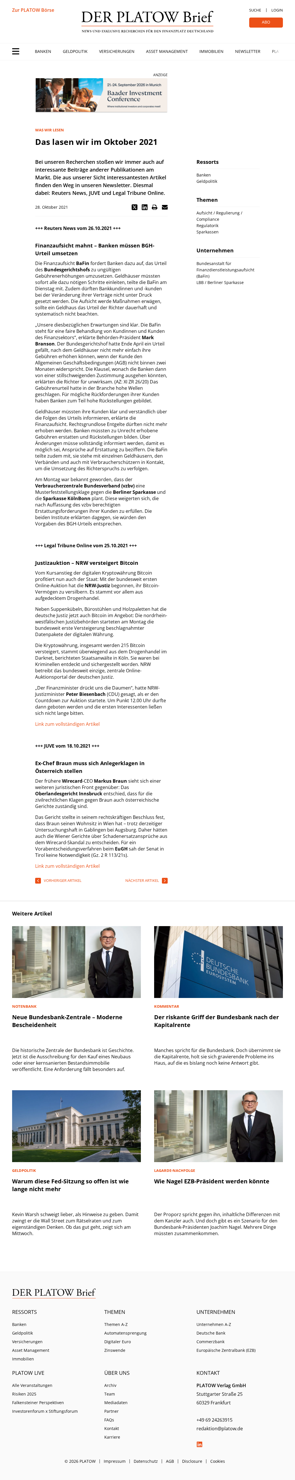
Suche (255, 10)
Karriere (112, 1437)
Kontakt (111, 1428)
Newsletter (247, 51)
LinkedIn (199, 1444)
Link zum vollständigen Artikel (67, 724)
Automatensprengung (125, 1333)
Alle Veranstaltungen (32, 1385)
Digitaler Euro (117, 1341)
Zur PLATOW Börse (33, 10)
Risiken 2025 (24, 1394)
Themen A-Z (116, 1324)
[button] (134, 207)
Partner (111, 1411)
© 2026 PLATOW (80, 1461)
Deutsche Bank (210, 1333)
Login (277, 10)
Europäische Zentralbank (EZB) (226, 1350)
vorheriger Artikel (63, 880)
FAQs (109, 1420)
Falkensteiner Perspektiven (38, 1402)
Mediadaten (116, 1402)
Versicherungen (117, 51)
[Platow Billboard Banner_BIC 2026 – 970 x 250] (101, 95)
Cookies (217, 1461)
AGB (170, 1461)
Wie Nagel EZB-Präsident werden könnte (211, 1181)
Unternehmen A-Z (213, 1324)
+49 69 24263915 (214, 1420)
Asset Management (167, 51)
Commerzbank (210, 1341)
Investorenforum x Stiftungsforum (45, 1411)
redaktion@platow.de (219, 1428)
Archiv (110, 1385)
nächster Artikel (142, 880)
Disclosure (192, 1461)
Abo (266, 22)
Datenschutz (146, 1461)
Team (109, 1394)
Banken (43, 51)
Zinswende (114, 1350)
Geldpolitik (75, 51)
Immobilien (211, 51)
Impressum (115, 1461)
